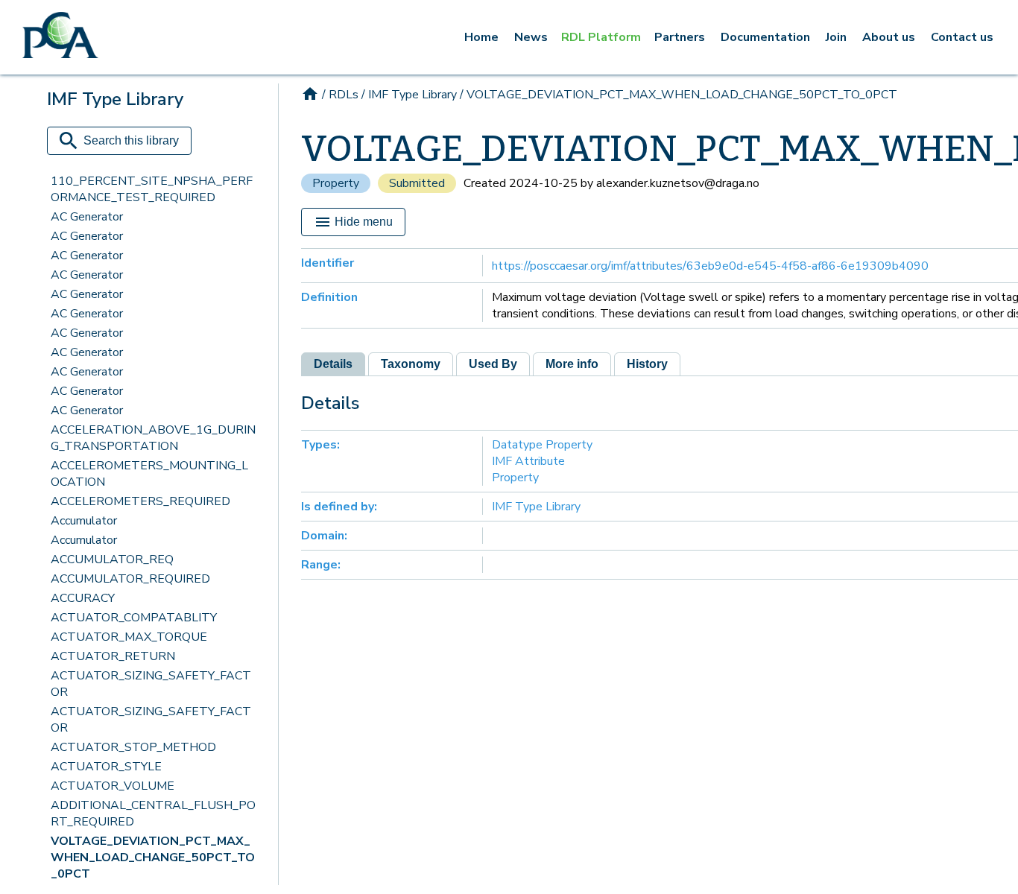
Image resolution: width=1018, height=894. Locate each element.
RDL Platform (601, 37)
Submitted (417, 183)
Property (335, 183)
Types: (320, 445)
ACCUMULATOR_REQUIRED (130, 579)
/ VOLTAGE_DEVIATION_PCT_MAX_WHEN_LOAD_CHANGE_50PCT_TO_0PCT (678, 94)
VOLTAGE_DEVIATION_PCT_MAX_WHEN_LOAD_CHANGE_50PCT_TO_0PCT (153, 857)
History (647, 364)
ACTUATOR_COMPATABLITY (134, 617)
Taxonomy (410, 364)
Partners (679, 37)
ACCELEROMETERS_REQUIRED (140, 501)
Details (333, 364)
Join (836, 37)
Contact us (962, 37)
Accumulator (84, 521)
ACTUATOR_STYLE (106, 766)
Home (481, 37)
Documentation (765, 37)
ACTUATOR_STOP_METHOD (133, 747)
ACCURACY (83, 598)
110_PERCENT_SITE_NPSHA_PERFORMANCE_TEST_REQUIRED (152, 189)
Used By (493, 364)
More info (572, 364)
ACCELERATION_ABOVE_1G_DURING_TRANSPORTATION (153, 438)
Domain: (324, 535)
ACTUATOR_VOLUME (112, 786)
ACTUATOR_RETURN (113, 656)
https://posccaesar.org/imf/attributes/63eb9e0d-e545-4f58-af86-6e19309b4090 (710, 266)
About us (888, 37)
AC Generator (87, 217)
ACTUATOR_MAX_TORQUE (129, 637)
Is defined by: (339, 506)
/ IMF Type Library (409, 94)
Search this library (131, 140)
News (531, 37)
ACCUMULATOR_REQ (112, 559)
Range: (321, 565)
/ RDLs (340, 94)
